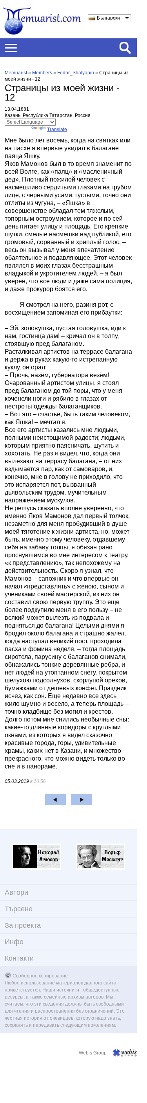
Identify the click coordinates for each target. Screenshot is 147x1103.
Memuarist (16, 73)
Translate (57, 129)
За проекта (23, 925)
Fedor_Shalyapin (75, 73)
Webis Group (93, 1053)
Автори (16, 892)
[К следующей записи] (81, 799)
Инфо (14, 942)
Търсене (19, 909)
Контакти (19, 958)
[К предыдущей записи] (55, 799)
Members (42, 73)
